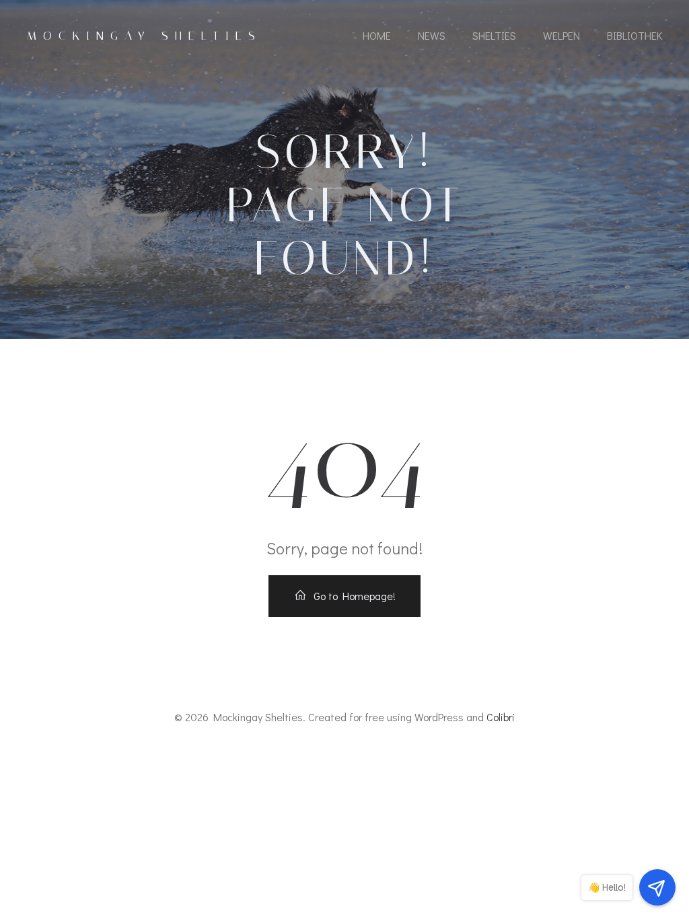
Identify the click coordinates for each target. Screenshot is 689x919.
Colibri (500, 717)
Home (377, 35)
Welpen (561, 35)
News (431, 35)
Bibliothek (634, 35)
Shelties (494, 35)
